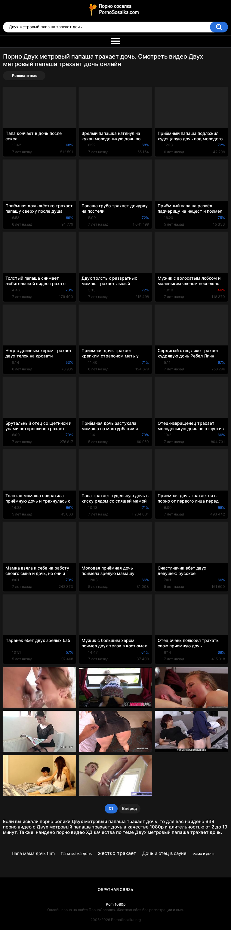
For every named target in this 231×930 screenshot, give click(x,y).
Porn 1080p (115, 904)
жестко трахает (117, 853)
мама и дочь (203, 853)
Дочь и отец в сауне (164, 853)
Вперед (129, 808)
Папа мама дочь (76, 853)
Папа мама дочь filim (33, 853)
